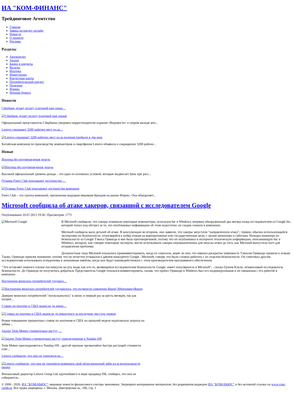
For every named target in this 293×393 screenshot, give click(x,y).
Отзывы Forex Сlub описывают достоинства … (34, 180)
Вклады (15, 67)
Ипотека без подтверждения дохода (26, 159)
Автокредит (18, 56)
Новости (15, 34)
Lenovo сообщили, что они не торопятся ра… (32, 356)
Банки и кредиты (21, 64)
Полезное (16, 85)
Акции (14, 60)
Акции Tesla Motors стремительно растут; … (32, 331)
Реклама (15, 41)
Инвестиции (18, 74)
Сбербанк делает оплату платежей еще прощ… (34, 108)
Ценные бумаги (20, 92)
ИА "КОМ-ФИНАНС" (34, 7)
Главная (15, 27)
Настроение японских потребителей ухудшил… (34, 281)
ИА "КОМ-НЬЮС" (35, 384)
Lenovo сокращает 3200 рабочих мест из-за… (32, 129)
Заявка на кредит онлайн (26, 30)
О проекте (17, 37)
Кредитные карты (22, 78)
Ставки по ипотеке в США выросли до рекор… (34, 306)
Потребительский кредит (27, 82)
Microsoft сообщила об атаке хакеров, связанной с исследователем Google (106, 205)
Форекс (15, 89)
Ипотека (15, 71)
